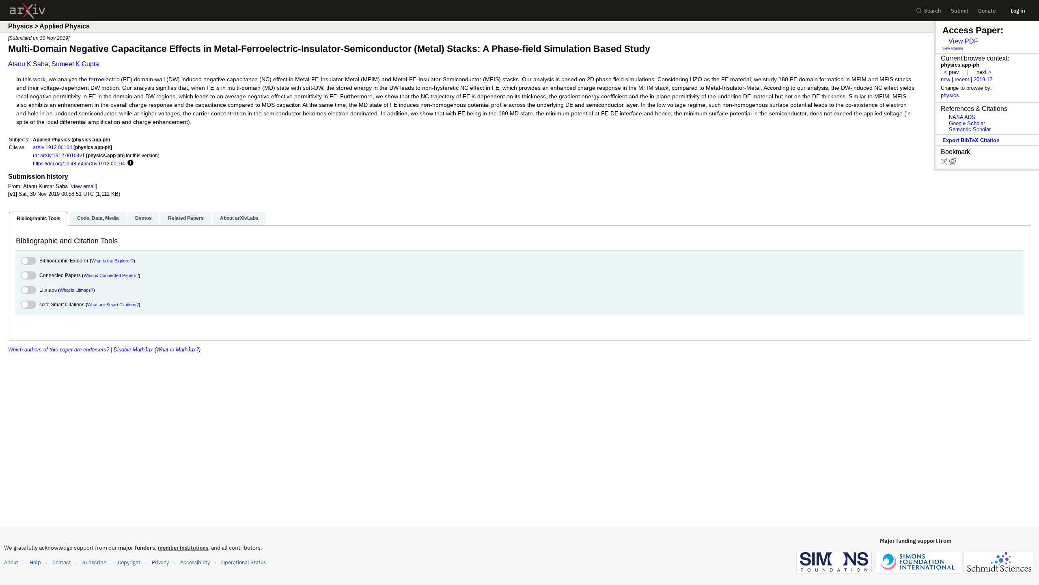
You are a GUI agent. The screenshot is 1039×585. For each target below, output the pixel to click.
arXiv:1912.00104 (52, 147)
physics (950, 95)
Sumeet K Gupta (75, 64)
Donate (987, 10)
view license (952, 48)
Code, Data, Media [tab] (98, 218)
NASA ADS (962, 117)
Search (932, 10)
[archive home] (27, 11)
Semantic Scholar (970, 129)
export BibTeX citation (971, 140)
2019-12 (983, 79)
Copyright (129, 562)
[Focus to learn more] (129, 163)
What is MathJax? (177, 350)
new (945, 79)
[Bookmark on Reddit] (952, 163)
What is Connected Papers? (111, 275)
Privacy (160, 562)
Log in (1018, 10)
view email (83, 186)
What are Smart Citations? (113, 304)
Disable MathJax (133, 350)
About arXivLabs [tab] (239, 218)
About (11, 562)
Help (35, 562)
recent (962, 79)
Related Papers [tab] (186, 218)
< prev (951, 72)
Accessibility (195, 562)
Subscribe (94, 562)
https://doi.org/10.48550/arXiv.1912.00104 (79, 163)
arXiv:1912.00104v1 (62, 155)
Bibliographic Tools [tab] (38, 218)
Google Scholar (967, 123)
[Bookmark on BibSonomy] (945, 163)
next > (984, 72)
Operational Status (243, 562)
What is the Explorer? (112, 260)
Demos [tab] (143, 218)
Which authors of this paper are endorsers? (58, 350)
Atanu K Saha (28, 64)
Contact (61, 562)
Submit (959, 10)
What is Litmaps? (76, 290)
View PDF (963, 41)
